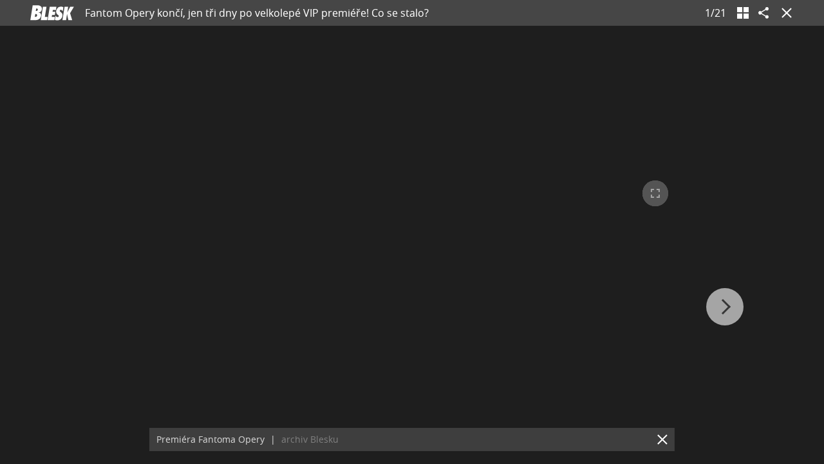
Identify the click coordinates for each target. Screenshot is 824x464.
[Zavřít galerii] (784, 12)
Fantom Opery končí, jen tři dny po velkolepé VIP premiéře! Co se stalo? (257, 13)
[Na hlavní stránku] (52, 13)
